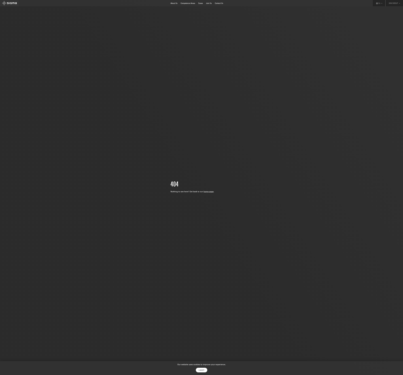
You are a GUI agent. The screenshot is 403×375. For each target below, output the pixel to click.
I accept (202, 370)
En (379, 3)
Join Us (209, 3)
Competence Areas (188, 3)
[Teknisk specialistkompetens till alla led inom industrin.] (9, 3)
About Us (174, 3)
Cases (200, 3)
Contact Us (219, 3)
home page (208, 192)
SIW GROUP (394, 3)
